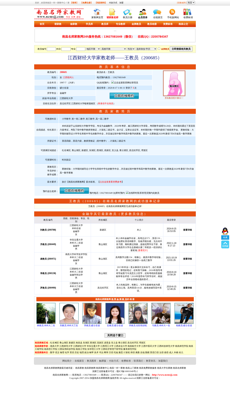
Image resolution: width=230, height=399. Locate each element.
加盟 (121, 3)
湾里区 (142, 342)
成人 (171, 352)
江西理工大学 (106, 346)
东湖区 (86, 342)
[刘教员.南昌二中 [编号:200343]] (69, 323)
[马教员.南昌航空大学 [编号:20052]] (161, 323)
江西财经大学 (79, 346)
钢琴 (91, 352)
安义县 (114, 342)
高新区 (100, 342)
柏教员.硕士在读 (184, 325)
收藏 (225, 237)
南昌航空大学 (134, 346)
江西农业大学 (120, 346)
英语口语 (154, 352)
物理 (62, 352)
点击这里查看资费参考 (111, 182)
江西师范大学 (66, 346)
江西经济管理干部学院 (112, 349)
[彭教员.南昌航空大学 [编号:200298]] (115, 323)
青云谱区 (122, 342)
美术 (96, 352)
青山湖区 (63, 342)
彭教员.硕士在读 (115, 325)
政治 (86, 352)
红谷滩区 (54, 342)
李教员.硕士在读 (92, 325)
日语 (111, 352)
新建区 (72, 342)
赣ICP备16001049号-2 (127, 371)
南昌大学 (54, 346)
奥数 (137, 352)
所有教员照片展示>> (174, 98)
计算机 (126, 352)
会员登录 (142, 17)
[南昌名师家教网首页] (97, 11)
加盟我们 (163, 361)
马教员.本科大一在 (161, 325)
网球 (106, 352)
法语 (161, 352)
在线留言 (158, 17)
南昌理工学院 (50, 349)
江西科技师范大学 (166, 346)
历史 (77, 352)
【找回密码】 (101, 3)
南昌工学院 (81, 349)
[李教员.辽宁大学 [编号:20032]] (92, 323)
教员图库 (91, 361)
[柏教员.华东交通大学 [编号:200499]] (184, 323)
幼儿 (181, 352)
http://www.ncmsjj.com (164, 374)
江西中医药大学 (149, 346)
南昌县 (79, 342)
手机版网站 (173, 17)
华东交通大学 (93, 346)
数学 (52, 352)
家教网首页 (97, 17)
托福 (116, 352)
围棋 (147, 352)
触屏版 (102, 361)
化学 (67, 352)
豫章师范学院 (129, 349)
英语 (72, 352)
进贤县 (107, 342)
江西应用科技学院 (66, 349)
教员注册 (127, 17)
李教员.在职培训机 (138, 325)
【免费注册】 (86, 3)
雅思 (121, 352)
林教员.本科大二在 (46, 325)
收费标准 (188, 17)
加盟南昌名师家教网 (100, 378)
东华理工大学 (93, 349)
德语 (166, 352)
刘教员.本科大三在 (69, 325)
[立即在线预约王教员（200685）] (124, 98)
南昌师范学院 (181, 346)
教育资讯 (150, 361)
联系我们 (138, 361)
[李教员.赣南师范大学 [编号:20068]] (138, 323)
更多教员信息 (132, 214)
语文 (57, 352)
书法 (101, 352)
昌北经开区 (132, 342)
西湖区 (93, 342)
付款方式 (113, 3)
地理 (81, 352)
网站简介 (67, 361)
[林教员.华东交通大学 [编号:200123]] (46, 323)
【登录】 (74, 3)
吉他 (142, 352)
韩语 (132, 352)
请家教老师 (112, 17)
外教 (176, 352)
